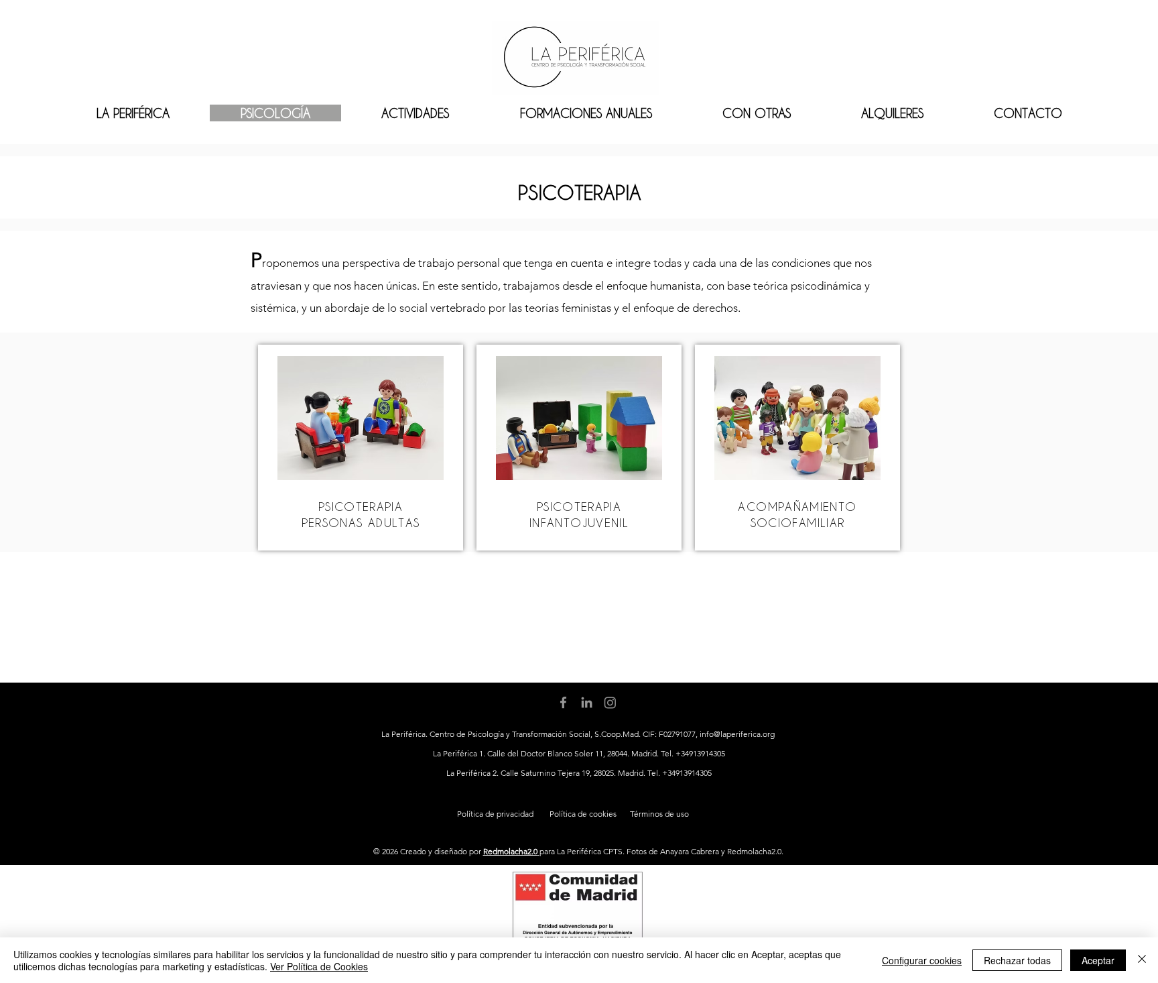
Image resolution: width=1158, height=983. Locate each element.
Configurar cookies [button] (922, 960)
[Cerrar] (1142, 960)
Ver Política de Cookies (319, 966)
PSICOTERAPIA (360, 506)
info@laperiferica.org (737, 734)
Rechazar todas (1017, 960)
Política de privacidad (495, 814)
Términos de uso (659, 814)
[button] (585, 113)
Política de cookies (583, 814)
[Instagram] (610, 702)
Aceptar (1098, 960)
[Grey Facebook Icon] (563, 702)
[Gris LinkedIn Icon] (586, 702)
